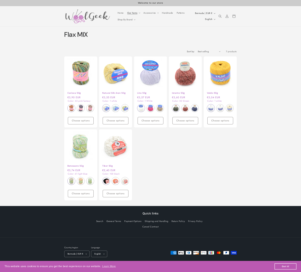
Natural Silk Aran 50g (114, 93)
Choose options (81, 120)
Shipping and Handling (156, 221)
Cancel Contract (150, 226)
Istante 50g (178, 93)
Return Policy (178, 221)
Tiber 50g (107, 166)
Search (99, 221)
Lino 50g (142, 93)
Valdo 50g (212, 93)
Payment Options (132, 221)
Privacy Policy (195, 221)
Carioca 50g (74, 93)
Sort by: (191, 51)
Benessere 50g (75, 166)
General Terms (113, 221)
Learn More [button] (109, 266)
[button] (133, 13)
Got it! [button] (285, 266)
